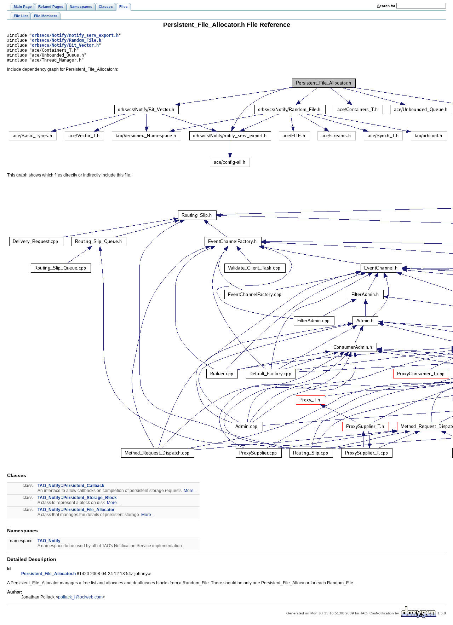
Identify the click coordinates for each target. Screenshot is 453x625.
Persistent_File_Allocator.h (48, 573)
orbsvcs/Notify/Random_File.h (66, 40)
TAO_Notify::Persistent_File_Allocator (76, 509)
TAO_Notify (49, 540)
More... (190, 490)
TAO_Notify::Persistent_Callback (71, 485)
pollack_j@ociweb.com (80, 597)
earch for (386, 6)
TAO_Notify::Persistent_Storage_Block (77, 497)
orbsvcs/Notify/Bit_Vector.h (65, 45)
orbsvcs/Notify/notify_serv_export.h (75, 35)
